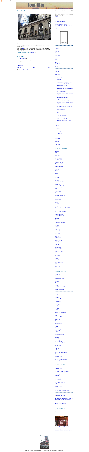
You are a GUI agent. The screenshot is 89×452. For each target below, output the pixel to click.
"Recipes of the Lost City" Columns (61, 24)
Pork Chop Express (58, 345)
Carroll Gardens (57, 49)
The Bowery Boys (58, 355)
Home (34, 67)
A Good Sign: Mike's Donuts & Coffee (63, 100)
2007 (57, 143)
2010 (57, 138)
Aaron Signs (57, 294)
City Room (57, 308)
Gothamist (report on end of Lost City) (61, 374)
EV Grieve (56, 318)
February (58, 133)
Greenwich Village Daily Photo (60, 329)
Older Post (49, 67)
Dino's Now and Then (58, 313)
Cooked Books (57, 309)
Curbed (56, 311)
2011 (57, 136)
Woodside (56, 65)
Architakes (56, 297)
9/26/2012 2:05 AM (24, 62)
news (23, 48)
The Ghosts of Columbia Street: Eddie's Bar (64, 114)
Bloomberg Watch (58, 301)
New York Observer (58, 379)
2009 (57, 139)
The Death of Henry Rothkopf (62, 85)
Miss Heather (57, 337)
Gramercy (56, 54)
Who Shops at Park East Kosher (62, 90)
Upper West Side (57, 63)
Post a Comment (20, 65)
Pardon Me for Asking (58, 344)
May (58, 128)
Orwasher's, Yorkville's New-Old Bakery (63, 83)
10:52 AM (32, 52)
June (58, 127)
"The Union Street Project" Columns (61, 20)
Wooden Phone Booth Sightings (60, 21)
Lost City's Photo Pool (64, 43)
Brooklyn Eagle (57, 369)
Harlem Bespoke (57, 330)
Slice (56, 353)
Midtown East (57, 56)
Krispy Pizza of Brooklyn (61, 109)
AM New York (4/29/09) (59, 367)
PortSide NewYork (58, 346)
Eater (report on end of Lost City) (60, 372)
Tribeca (56, 62)
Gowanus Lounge (58, 327)
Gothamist (56, 326)
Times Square (57, 60)
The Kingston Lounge (58, 356)
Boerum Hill (57, 48)
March (58, 131)
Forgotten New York (58, 323)
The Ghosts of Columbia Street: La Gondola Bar (65, 117)
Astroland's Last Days (58, 298)
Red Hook (56, 58)
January (58, 134)
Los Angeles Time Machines (59, 334)
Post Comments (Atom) (25, 69)
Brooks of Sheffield (60, 395)
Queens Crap (57, 348)
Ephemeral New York (58, 316)
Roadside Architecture (58, 351)
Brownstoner (57, 305)
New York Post (57, 380)
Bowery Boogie (57, 304)
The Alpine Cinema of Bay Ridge (62, 97)
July (58, 125)
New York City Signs (58, 340)
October (58, 79)
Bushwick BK (57, 307)
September (59, 80)
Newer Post (19, 67)
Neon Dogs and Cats (60, 105)
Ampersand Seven (58, 296)
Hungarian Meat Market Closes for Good (63, 99)
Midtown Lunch (57, 335)
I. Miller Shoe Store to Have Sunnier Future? (27, 12)
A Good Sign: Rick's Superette (62, 115)
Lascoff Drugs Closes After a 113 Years (63, 121)
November (59, 77)
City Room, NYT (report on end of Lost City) (62, 371)
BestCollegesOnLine (58, 368)
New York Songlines (58, 341)
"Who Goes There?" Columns (60, 22)
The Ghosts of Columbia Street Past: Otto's (64, 120)
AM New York (57, 365)
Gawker (56, 324)
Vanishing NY (57, 360)
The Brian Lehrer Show (59, 385)
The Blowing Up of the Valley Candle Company (65, 88)
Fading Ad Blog (57, 319)
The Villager (57, 387)
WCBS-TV (56, 389)
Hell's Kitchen (57, 55)
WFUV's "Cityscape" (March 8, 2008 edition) (62, 390)
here (27, 50)
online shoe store (23, 58)
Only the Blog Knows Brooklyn (60, 342)
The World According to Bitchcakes (61, 359)
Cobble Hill (57, 51)
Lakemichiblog (57, 333)
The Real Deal (57, 357)
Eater (56, 315)
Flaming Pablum (57, 320)
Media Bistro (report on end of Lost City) (61, 378)
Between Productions (58, 300)
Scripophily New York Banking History (61, 352)
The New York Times (58, 386)
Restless (56, 349)
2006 (57, 144)
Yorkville (56, 66)
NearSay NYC (57, 338)
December (59, 76)
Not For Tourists (57, 383)
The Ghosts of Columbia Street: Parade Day (64, 95)
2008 (57, 141)
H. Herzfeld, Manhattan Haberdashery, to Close (64, 82)
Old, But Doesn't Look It (61, 86)
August (58, 123)
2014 (57, 71)
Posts (57, 410)
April (58, 130)
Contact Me (57, 16)
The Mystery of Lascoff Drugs (62, 110)
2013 (57, 73)
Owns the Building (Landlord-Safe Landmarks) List (63, 25)
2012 (57, 74)
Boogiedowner (57, 302)
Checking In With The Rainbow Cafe (63, 91)
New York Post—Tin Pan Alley (60, 382)
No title (58, 112)
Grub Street (57, 375)
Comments (58, 412)
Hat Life (56, 376)
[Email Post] (36, 52)
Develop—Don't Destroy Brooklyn (60, 312)
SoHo (56, 59)
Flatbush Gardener (58, 322)
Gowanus (56, 52)
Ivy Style (56, 331)
